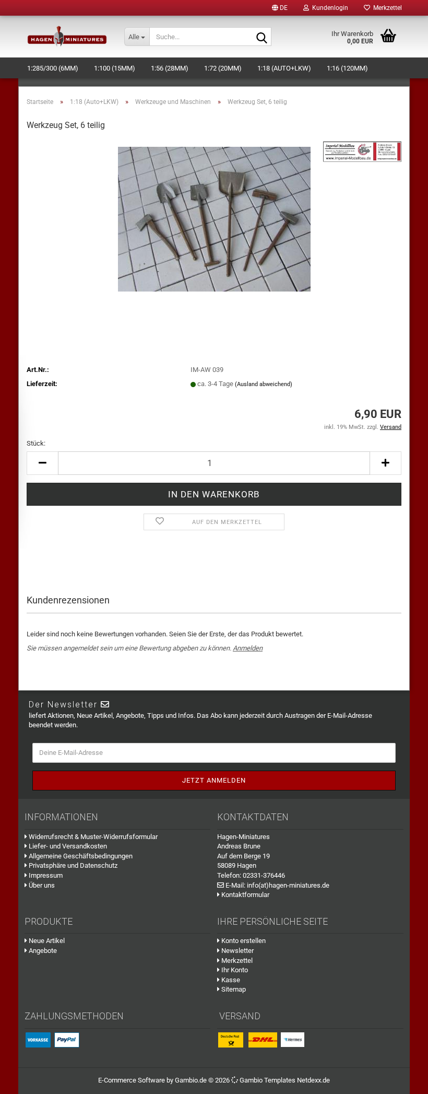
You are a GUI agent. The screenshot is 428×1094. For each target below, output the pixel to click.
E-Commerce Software (131, 1080)
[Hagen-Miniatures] (67, 36)
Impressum (45, 875)
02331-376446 (264, 875)
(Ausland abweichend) (263, 384)
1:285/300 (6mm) (52, 68)
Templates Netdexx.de (297, 1080)
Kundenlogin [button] (328, 7)
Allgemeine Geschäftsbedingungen (80, 856)
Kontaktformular (244, 895)
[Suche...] (261, 37)
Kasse (230, 980)
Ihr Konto (234, 970)
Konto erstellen (243, 941)
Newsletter (237, 951)
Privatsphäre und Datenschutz (72, 865)
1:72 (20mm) (223, 68)
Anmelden (248, 648)
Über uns (41, 885)
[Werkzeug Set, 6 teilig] (214, 219)
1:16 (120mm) (347, 68)
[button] (279, 8)
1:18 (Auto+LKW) (284, 68)
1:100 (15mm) (114, 68)
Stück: (36, 443)
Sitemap (233, 989)
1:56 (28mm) (169, 68)
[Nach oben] (407, 1078)
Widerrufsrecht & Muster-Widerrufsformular (92, 837)
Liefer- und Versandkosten (67, 846)
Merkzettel (386, 7)
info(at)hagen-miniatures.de (288, 885)
